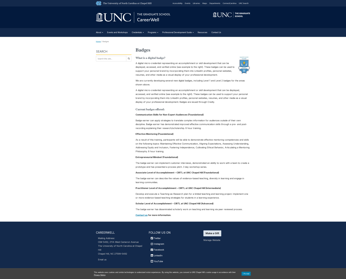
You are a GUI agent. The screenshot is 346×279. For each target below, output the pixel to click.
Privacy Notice (99, 275)
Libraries (196, 3)
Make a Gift (212, 233)
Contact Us (216, 32)
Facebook (158, 249)
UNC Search (244, 3)
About (99, 32)
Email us (102, 259)
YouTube (158, 261)
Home (98, 41)
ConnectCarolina (229, 3)
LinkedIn (157, 255)
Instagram (158, 244)
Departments (214, 3)
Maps (204, 3)
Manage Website (211, 240)
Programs (152, 32)
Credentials (137, 32)
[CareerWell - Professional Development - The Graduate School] (133, 17)
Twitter (157, 238)
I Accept (246, 274)
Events (187, 3)
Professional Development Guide (177, 32)
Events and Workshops (117, 32)
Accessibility (177, 3)
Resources (202, 32)
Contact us (142, 215)
